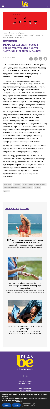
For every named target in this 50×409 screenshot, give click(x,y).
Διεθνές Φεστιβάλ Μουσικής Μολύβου (34, 184)
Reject (16, 405)
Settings (26, 405)
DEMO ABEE (7, 184)
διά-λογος (17, 184)
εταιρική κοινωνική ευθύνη (12, 187)
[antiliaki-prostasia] (25, 225)
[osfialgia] (25, 311)
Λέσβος (37, 187)
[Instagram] (26, 376)
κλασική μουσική (27, 187)
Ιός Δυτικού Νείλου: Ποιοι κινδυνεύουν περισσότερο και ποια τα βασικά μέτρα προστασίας (25, 285)
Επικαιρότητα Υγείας (9, 41)
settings (19, 401)
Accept (7, 405)
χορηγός (6, 191)
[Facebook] (23, 376)
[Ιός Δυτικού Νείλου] (25, 268)
